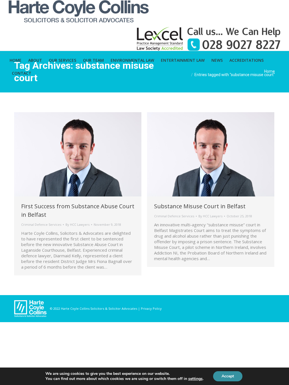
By (77, 224)
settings (195, 378)
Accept (228, 376)
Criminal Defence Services (41, 224)
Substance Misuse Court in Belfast (200, 206)
